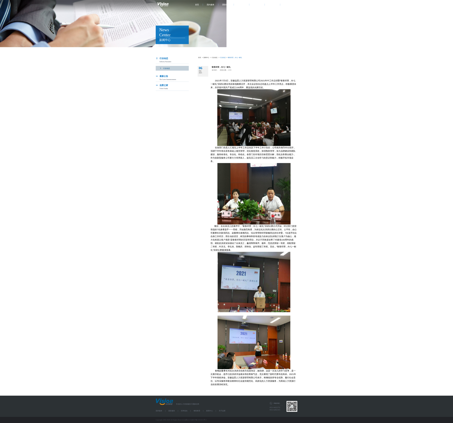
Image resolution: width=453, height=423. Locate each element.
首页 (197, 5)
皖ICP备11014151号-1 (199, 420)
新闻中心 (272, 5)
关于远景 (288, 5)
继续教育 (257, 5)
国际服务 (226, 5)
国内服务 (210, 5)
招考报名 (241, 5)
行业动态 (214, 57)
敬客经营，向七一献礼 (235, 57)
